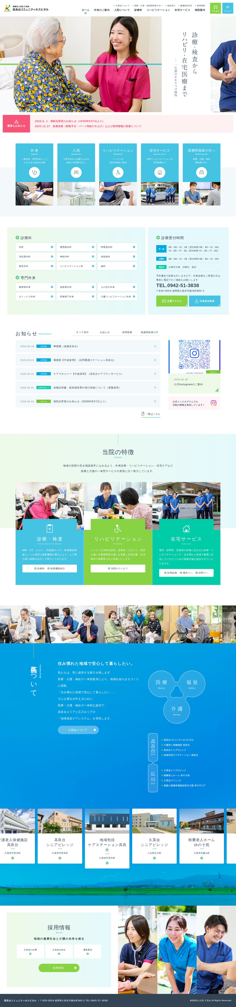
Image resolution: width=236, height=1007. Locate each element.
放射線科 (105, 256)
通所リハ (188, 573)
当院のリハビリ (119, 568)
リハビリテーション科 (71, 266)
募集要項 (87, 949)
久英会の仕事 (30, 949)
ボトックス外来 (27, 296)
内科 (21, 247)
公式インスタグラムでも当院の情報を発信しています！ (189, 403)
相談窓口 (171, 6)
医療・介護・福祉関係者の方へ (148, 6)
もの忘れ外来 (108, 287)
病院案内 (200, 10)
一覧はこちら (153, 413)
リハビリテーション (158, 10)
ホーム (85, 10)
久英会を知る (59, 949)
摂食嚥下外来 (67, 296)
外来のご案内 (102, 10)
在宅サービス (182, 10)
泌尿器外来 (66, 287)
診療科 (138, 10)
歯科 (103, 266)
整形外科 (23, 266)
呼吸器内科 (107, 247)
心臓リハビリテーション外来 (116, 296)
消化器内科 (25, 256)
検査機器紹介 (57, 568)
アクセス (216, 11)
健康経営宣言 (186, 6)
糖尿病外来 (25, 287)
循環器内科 (66, 247)
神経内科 (64, 256)
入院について (122, 10)
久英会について (123, 6)
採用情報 (201, 6)
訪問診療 (172, 573)
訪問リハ (203, 573)
